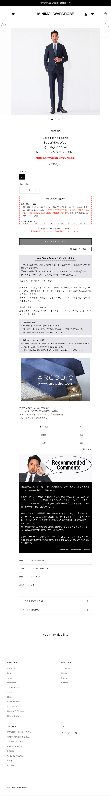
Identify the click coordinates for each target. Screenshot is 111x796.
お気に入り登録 (79, 249)
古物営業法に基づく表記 (18, 737)
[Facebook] (62, 733)
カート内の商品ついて (32, 610)
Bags (9, 697)
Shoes (10, 692)
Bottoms (11, 682)
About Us (66, 668)
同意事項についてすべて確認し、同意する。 (56, 229)
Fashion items (14, 701)
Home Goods (14, 716)
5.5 (22, 176)
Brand (10, 673)
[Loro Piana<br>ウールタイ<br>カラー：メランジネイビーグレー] (55, 379)
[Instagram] (69, 733)
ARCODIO (55, 131)
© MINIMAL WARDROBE (17, 787)
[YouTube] (76, 733)
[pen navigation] (6, 14)
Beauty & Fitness (15, 711)
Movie (64, 678)
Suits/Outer (13, 687)
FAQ (9, 760)
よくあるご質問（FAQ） (33, 601)
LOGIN (10, 751)
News (64, 673)
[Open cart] (105, 13)
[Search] (99, 14)
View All (11, 668)
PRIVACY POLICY (15, 746)
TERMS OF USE (15, 741)
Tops (9, 678)
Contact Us (12, 765)
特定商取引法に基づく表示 (19, 732)
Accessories (13, 706)
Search (64, 682)
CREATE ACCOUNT (16, 756)
